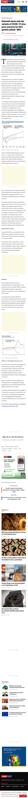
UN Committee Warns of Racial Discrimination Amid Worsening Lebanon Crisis (13, 611)
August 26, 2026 (6, 587)
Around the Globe (7, 18)
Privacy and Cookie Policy (12, 796)
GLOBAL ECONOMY (7, 448)
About (2, 786)
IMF (20, 448)
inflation (4, 450)
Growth (15, 448)
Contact (22, 786)
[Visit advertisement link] (14, 9)
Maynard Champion (11, 33)
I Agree (23, 796)
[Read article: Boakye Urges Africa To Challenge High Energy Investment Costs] (5, 701)
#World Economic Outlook (11, 446)
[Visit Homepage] (7, 1)
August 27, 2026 (6, 536)
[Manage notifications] (24, 794)
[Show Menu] (23, 1)
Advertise (8, 786)
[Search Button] (26, 1)
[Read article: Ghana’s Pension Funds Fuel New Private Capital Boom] (5, 707)
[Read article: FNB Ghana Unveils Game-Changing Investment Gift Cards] (5, 687)
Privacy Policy (15, 786)
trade (9, 450)
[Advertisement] (13, 175)
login (6, 482)
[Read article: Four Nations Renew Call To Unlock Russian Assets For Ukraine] (5, 714)
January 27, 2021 (8, 35)
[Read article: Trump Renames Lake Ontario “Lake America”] (5, 694)
